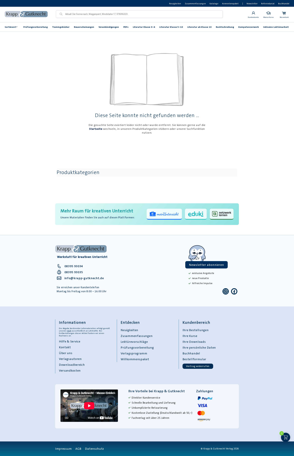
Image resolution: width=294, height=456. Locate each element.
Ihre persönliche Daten (199, 348)
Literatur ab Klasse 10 (199, 27)
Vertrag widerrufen (197, 366)
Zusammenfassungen (195, 3)
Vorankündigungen (109, 27)
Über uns (65, 353)
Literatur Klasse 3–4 (144, 27)
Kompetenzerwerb (248, 27)
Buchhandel (283, 3)
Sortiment (10, 27)
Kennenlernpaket (230, 3)
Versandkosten (70, 370)
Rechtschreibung (225, 27)
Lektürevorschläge (134, 342)
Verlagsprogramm (134, 353)
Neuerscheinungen (84, 27)
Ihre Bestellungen (196, 330)
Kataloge (214, 3)
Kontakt (65, 347)
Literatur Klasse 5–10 (171, 27)
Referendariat (268, 3)
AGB (69, 331)
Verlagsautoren (70, 359)
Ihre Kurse (190, 336)
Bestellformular (194, 359)
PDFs (126, 27)
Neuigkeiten (175, 3)
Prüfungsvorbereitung (35, 27)
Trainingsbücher (61, 27)
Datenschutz (94, 449)
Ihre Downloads (194, 342)
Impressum (63, 449)
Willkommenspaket (135, 359)
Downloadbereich (72, 365)
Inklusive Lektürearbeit (276, 27)
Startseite (95, 129)
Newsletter (252, 3)
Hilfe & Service (69, 341)
